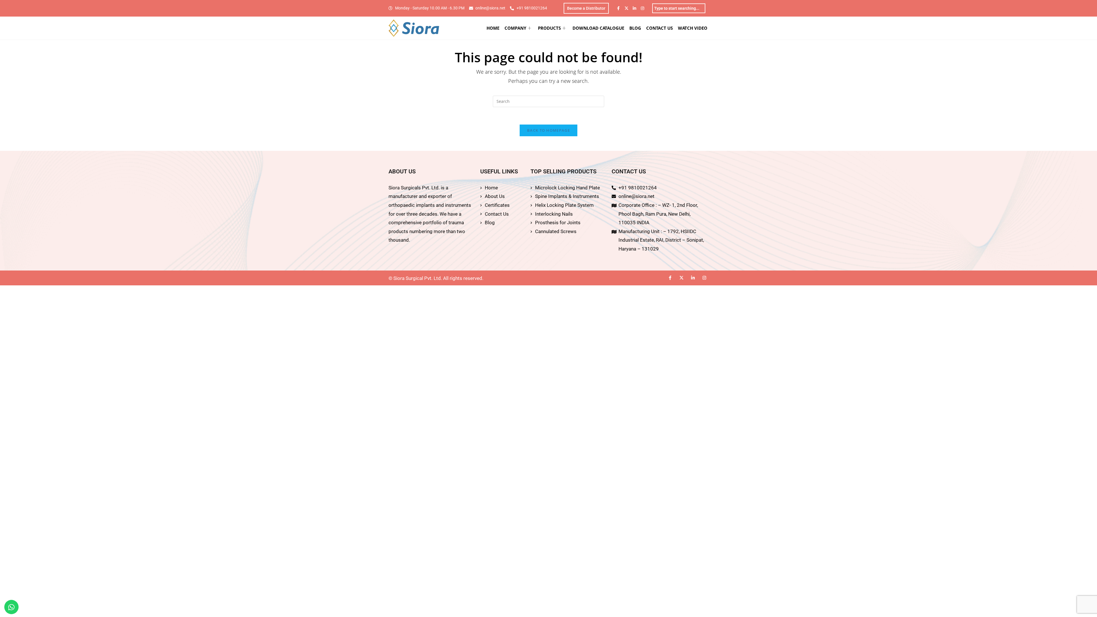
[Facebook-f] (618, 8)
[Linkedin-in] (634, 8)
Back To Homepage (548, 130)
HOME (493, 28)
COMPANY (515, 28)
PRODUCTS (549, 28)
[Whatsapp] (11, 607)
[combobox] (678, 8)
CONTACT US (659, 28)
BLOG (635, 28)
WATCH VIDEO (692, 28)
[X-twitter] (626, 8)
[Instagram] (642, 8)
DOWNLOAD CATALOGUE (598, 28)
